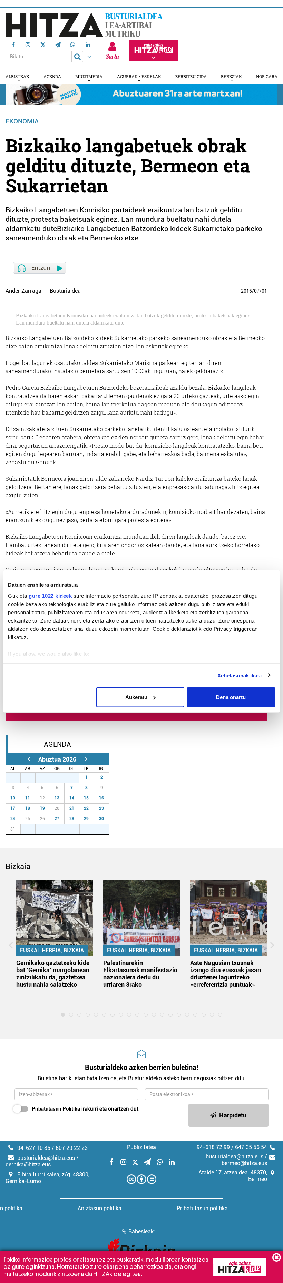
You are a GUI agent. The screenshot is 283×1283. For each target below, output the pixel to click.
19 (42, 808)
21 (71, 808)
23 (101, 808)
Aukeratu (136, 697)
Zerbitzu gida (191, 76)
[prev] (29, 759)
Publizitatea (141, 1147)
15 (86, 798)
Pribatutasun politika (202, 1208)
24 (12, 818)
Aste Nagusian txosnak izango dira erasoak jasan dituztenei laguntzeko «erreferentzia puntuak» (225, 973)
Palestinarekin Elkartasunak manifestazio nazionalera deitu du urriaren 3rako (140, 973)
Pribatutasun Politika (56, 1109)
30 (61, 777)
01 (264, 291)
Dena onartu (231, 697)
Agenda (52, 76)
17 (12, 808)
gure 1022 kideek (50, 595)
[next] (85, 759)
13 (57, 798)
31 (76, 777)
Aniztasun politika (99, 1208)
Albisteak (17, 76)
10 (12, 798)
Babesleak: (141, 1231)
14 (71, 798)
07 (257, 291)
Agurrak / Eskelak (139, 76)
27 (16, 777)
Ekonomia (22, 121)
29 (46, 777)
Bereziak (231, 76)
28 (31, 777)
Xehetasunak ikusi (239, 675)
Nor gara (266, 76)
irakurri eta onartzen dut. (86, 1109)
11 (27, 798)
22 (86, 808)
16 (101, 798)
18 (27, 808)
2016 (246, 291)
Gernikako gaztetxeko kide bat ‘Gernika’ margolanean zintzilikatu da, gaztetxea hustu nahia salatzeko (52, 973)
